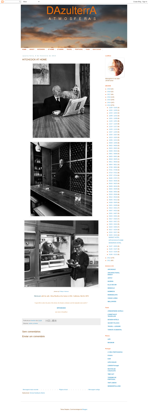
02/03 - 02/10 (113, 235)
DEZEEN (110, 281)
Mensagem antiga (94, 389)
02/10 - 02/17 (113, 232)
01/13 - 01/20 (113, 252)
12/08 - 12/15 (113, 116)
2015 (109, 100)
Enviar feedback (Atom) (37, 393)
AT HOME (51, 49)
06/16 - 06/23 (113, 183)
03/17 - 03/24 (113, 219)
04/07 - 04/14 (113, 210)
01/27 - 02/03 (113, 246)
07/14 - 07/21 (113, 173)
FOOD (88, 49)
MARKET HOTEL (114, 237)
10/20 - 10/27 (113, 134)
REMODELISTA (113, 295)
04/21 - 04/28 (113, 205)
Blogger (84, 409)
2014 (109, 102)
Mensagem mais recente (30, 389)
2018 (109, 91)
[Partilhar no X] (51, 320)
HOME (24, 49)
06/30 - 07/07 (113, 178)
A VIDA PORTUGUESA (115, 352)
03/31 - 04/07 (113, 213)
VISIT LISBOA (112, 383)
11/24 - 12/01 (113, 121)
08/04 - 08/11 (113, 164)
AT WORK (60, 49)
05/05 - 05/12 (113, 200)
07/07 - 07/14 (113, 175)
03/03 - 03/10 (113, 224)
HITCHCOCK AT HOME (116, 240)
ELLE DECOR (112, 285)
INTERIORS (41, 49)
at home (35, 323)
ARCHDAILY (112, 269)
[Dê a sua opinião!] (49, 320)
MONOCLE (111, 288)
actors (31, 323)
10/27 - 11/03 (113, 132)
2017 (109, 94)
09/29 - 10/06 (113, 143)
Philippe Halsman (64, 291)
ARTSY (110, 278)
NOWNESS (111, 291)
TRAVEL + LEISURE (114, 326)
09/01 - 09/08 (113, 153)
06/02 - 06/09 (113, 189)
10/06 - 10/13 (113, 140)
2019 (109, 89)
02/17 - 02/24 (113, 229)
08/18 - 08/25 (113, 159)
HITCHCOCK (61, 308)
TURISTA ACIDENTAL (115, 330)
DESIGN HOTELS (113, 319)
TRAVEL (69, 49)
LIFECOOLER (112, 362)
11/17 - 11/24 (113, 124)
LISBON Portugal (113, 365)
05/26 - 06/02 (113, 192)
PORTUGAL (79, 49)
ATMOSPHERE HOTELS (115, 311)
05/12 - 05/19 (113, 197)
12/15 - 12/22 (113, 113)
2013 (109, 105)
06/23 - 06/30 (113, 181)
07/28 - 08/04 (113, 167)
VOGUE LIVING (112, 298)
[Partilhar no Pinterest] (55, 320)
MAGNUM (111, 342)
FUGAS (110, 355)
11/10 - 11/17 (113, 126)
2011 (109, 260)
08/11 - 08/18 (113, 162)
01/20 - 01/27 (113, 249)
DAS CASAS (97, 49)
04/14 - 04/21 (113, 208)
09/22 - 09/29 (113, 145)
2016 (109, 97)
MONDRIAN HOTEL (115, 243)
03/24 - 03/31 (113, 216)
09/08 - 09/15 (113, 151)
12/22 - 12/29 (113, 110)
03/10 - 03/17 (113, 221)
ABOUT (31, 49)
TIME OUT (111, 374)
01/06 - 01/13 (113, 254)
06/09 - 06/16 (113, 186)
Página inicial (63, 389)
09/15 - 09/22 (113, 148)
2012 (109, 258)
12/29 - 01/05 (113, 107)
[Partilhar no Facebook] (53, 320)
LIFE (109, 339)
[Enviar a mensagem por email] (47, 320)
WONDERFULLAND (114, 386)
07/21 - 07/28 (113, 170)
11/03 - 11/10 (113, 129)
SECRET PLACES (113, 323)
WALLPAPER (112, 301)
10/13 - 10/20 (113, 137)
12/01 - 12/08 (113, 118)
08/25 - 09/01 (113, 156)
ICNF (109, 359)
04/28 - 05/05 (113, 202)
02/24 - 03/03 (113, 227)
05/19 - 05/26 (113, 194)
